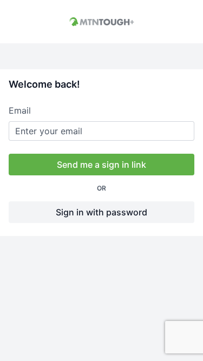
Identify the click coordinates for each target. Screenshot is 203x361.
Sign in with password (101, 212)
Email (20, 110)
